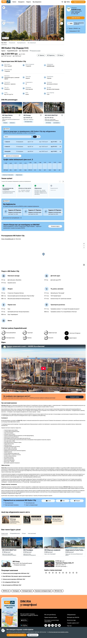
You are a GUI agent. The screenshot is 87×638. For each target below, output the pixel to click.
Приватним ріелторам (50, 617)
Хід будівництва (21, 42)
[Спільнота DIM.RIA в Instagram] (45, 625)
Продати (28, 2)
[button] (3, 7)
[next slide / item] (61, 23)
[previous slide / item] (3, 23)
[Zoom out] (84, 246)
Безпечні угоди (71, 620)
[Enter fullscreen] (84, 265)
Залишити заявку (74, 397)
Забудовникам (71, 614)
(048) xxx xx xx (76, 17)
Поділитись (52, 55)
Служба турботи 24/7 (73, 623)
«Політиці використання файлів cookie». (58, 632)
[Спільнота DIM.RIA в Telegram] (52, 625)
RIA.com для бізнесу (50, 614)
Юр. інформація (32, 42)
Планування (12, 42)
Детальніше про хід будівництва (11, 217)
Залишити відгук (55, 226)
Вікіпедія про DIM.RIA (73, 617)
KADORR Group (50, 66)
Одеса (3, 51)
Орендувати (21, 2)
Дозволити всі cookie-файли (16, 635)
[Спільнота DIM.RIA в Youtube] (56, 625)
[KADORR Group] (69, 9)
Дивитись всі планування (12, 156)
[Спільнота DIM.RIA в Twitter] (59, 625)
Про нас (69, 625)
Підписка (42, 55)
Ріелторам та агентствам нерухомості (51, 620)
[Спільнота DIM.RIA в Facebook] (49, 625)
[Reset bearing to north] (84, 248)
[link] (11, 113)
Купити (14, 2)
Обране (61, 55)
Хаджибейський (12, 51)
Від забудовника (37, 2)
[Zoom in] (84, 244)
